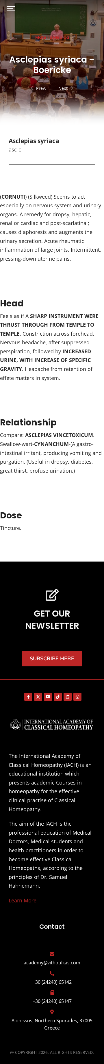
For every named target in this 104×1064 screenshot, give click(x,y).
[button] (11, 8)
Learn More (22, 900)
